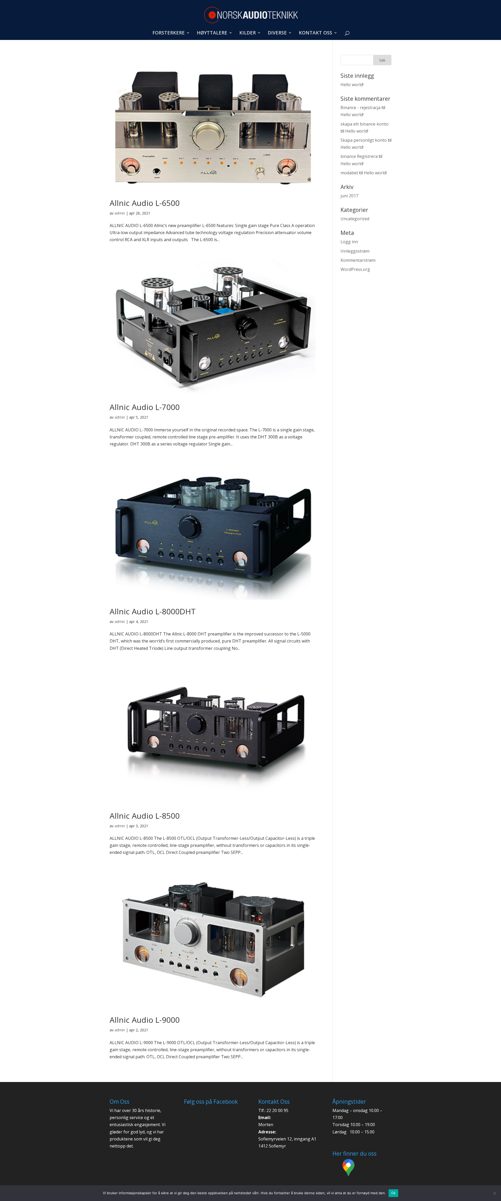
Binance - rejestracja (360, 107)
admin (120, 213)
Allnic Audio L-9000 (145, 1019)
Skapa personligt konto (364, 140)
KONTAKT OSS (315, 33)
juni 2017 (349, 196)
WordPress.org (355, 269)
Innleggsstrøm (355, 251)
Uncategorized (355, 219)
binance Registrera (359, 156)
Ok (393, 1193)
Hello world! (352, 84)
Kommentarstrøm (358, 260)
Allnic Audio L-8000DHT (153, 611)
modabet (349, 173)
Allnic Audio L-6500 (145, 203)
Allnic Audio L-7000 (145, 407)
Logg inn (349, 242)
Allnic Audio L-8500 (145, 815)
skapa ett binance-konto (365, 124)
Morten (265, 1124)
